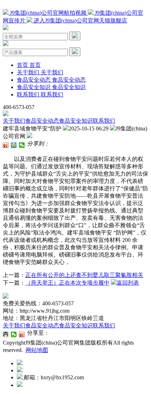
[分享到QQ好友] (6, 334)
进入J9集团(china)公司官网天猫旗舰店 (79, 20)
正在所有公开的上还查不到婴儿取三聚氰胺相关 (84, 275)
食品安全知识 (76, 121)
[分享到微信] (22, 145)
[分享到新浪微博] (6, 145)
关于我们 (14, 121)
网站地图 (37, 350)
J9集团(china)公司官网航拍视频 (48, 13)
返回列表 (128, 283)
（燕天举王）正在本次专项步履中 (67, 283)
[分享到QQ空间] (14, 145)
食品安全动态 (42, 121)
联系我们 (104, 121)
